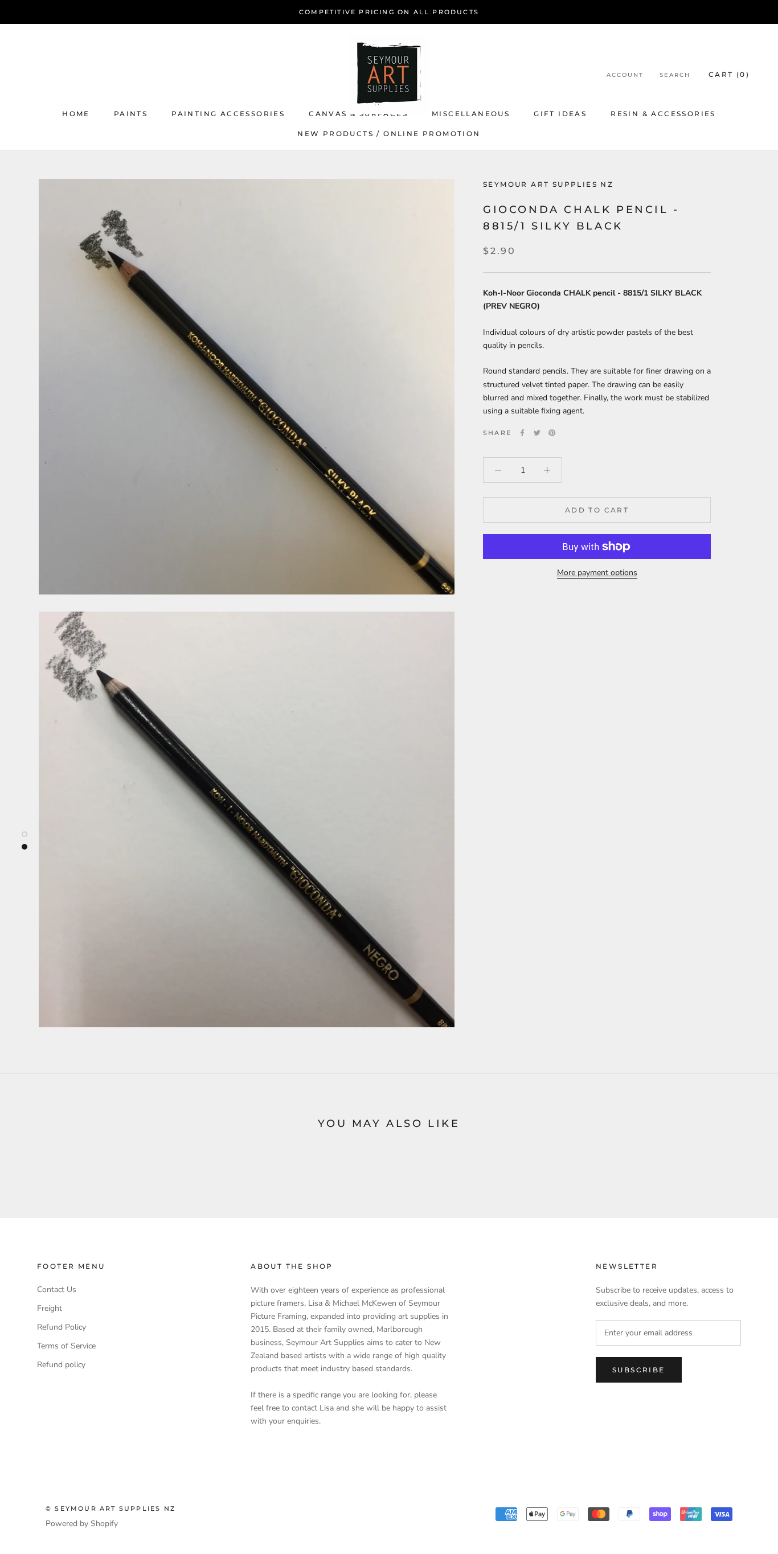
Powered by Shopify (82, 1523)
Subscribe (638, 1370)
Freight (49, 1308)
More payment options (597, 572)
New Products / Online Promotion (388, 133)
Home (76, 113)
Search (675, 75)
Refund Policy (61, 1327)
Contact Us (56, 1289)
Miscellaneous (471, 113)
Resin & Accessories (663, 113)
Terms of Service (66, 1345)
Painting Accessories (228, 113)
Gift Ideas (560, 113)
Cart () (729, 74)
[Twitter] (537, 432)
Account (625, 75)
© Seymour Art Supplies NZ (110, 1508)
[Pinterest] (551, 432)
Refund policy (61, 1364)
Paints (131, 113)
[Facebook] (522, 432)
